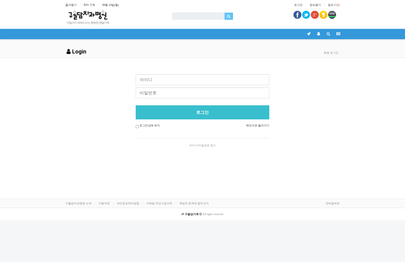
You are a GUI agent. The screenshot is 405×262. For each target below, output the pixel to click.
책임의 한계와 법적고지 (194, 203)
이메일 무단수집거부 (159, 203)
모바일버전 (333, 203)
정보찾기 (315, 5)
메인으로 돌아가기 (257, 125)
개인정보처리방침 (128, 203)
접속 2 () (334, 5)
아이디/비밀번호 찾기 (202, 145)
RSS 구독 (89, 5)
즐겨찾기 (71, 5)
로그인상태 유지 (149, 125)
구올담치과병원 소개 (78, 203)
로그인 (298, 5)
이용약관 (104, 203)
